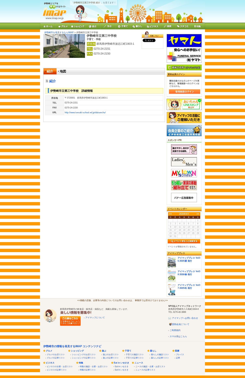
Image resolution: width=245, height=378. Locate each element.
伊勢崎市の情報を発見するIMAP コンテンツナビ (72, 346)
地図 (63, 71)
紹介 (50, 71)
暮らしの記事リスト (160, 358)
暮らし (153, 350)
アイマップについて (95, 317)
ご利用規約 (175, 330)
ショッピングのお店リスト (84, 354)
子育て (128, 350)
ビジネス (50, 362)
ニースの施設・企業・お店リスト (151, 366)
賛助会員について (180, 324)
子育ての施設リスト (135, 354)
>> (197, 214)
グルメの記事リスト (56, 358)
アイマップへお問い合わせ (185, 318)
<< (170, 214)
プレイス (180, 354)
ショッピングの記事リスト (84, 358)
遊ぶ (104, 350)
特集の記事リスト (88, 370)
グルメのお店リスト (56, 354)
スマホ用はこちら (178, 336)
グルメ (49, 350)
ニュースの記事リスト (146, 370)
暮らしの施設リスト (160, 354)
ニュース (138, 362)
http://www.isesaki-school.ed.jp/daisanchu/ (85, 112)
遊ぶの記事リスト (111, 358)
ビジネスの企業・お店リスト (60, 366)
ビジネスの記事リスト (57, 370)
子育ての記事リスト (135, 358)
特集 (81, 362)
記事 (178, 358)
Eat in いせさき (121, 362)
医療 (177, 350)
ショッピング (77, 350)
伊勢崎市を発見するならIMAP (59, 32)
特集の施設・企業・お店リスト (94, 366)
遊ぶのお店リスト (111, 354)
